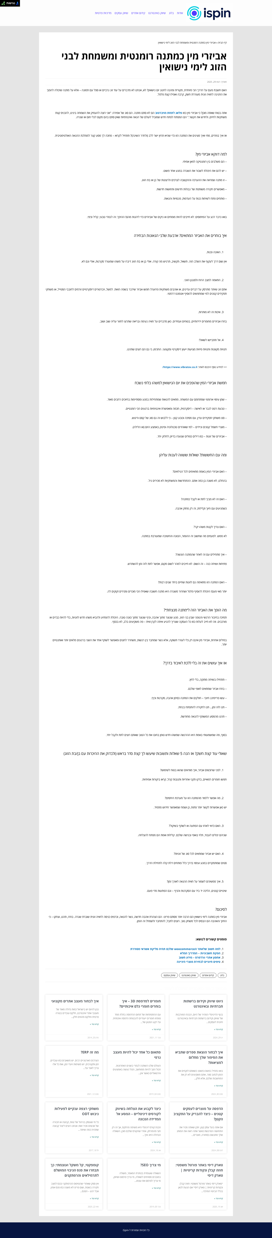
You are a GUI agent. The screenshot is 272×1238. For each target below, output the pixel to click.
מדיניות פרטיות (103, 13)
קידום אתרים (138, 13)
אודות (180, 13)
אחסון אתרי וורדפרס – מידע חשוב (199, 957)
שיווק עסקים (121, 13)
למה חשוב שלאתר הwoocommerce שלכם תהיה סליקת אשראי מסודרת (175, 949)
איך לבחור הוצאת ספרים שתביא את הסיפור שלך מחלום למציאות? (199, 1057)
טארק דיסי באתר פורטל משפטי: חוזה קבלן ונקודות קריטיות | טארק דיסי (199, 1170)
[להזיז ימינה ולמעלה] (4, 2)
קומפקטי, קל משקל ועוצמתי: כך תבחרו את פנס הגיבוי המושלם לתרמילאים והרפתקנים (75, 1170)
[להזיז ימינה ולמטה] (4, 4)
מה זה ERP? (90, 1052)
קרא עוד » (218, 1029)
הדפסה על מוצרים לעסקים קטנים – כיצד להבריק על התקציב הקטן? (198, 1113)
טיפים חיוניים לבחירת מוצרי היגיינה (198, 962)
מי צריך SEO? (150, 1164)
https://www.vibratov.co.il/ (179, 367)
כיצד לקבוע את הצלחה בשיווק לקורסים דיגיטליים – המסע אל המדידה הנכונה (138, 1113)
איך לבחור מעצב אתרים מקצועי (75, 1001)
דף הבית (222, 42)
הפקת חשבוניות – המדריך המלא (200, 953)
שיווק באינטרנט (157, 13)
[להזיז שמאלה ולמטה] (2, 4)
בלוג (171, 13)
